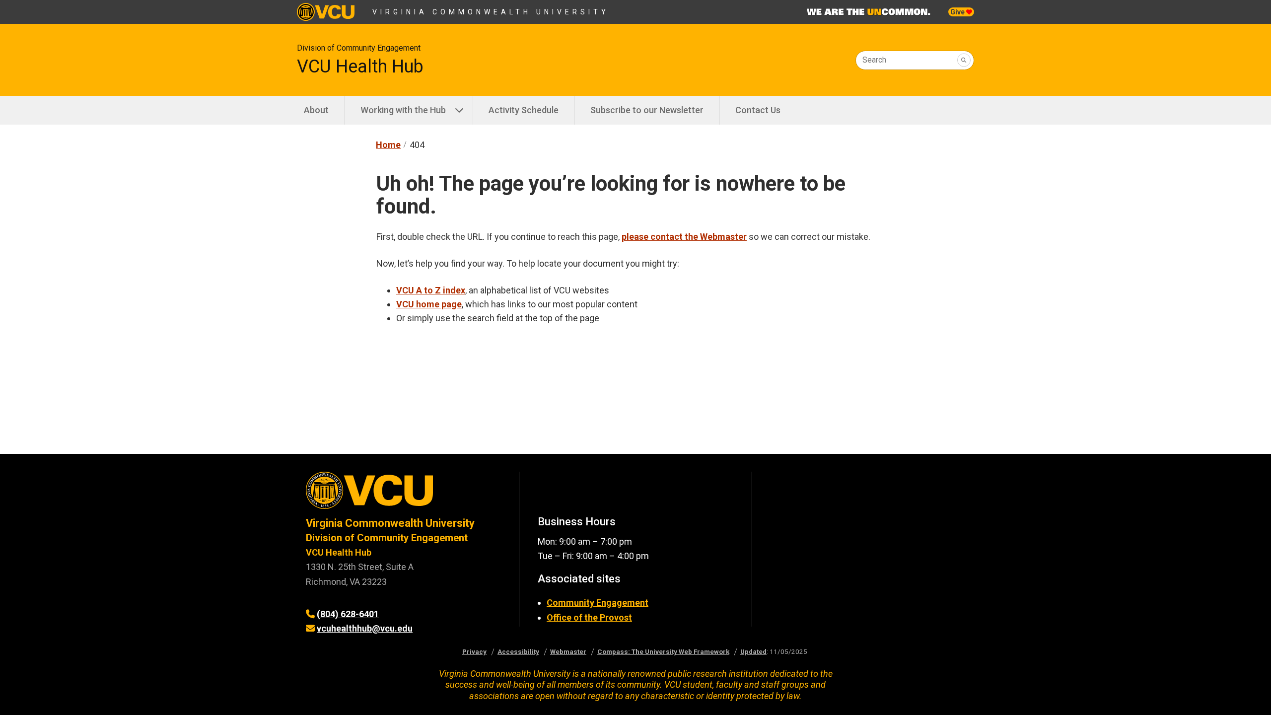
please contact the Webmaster (684, 236)
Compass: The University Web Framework (663, 651)
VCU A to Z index (430, 290)
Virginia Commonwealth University (490, 12)
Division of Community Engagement (359, 48)
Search (874, 60)
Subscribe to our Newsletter (647, 110)
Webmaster (568, 651)
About (316, 110)
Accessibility (518, 651)
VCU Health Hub (360, 66)
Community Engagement (597, 602)
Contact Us (757, 110)
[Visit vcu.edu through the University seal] (403, 494)
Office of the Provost (589, 617)
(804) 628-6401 (348, 614)
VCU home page (429, 304)
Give (958, 12)
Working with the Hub (403, 110)
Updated (753, 651)
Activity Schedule (524, 110)
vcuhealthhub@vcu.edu (365, 628)
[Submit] (964, 60)
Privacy (474, 651)
